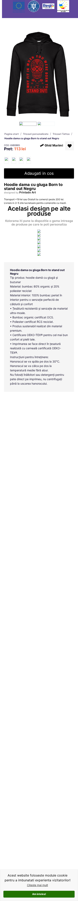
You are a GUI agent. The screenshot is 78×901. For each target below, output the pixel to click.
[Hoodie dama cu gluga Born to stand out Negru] (6, 160)
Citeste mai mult (37, 885)
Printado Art (27, 192)
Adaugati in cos (39, 173)
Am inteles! (39, 894)
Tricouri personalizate (35, 133)
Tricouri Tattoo (61, 133)
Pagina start (11, 133)
